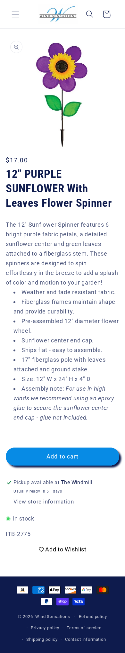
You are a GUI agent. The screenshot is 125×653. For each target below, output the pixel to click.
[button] (15, 14)
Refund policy (93, 616)
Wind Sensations (52, 616)
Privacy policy (45, 627)
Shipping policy (42, 639)
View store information (43, 501)
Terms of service (84, 627)
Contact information (85, 639)
